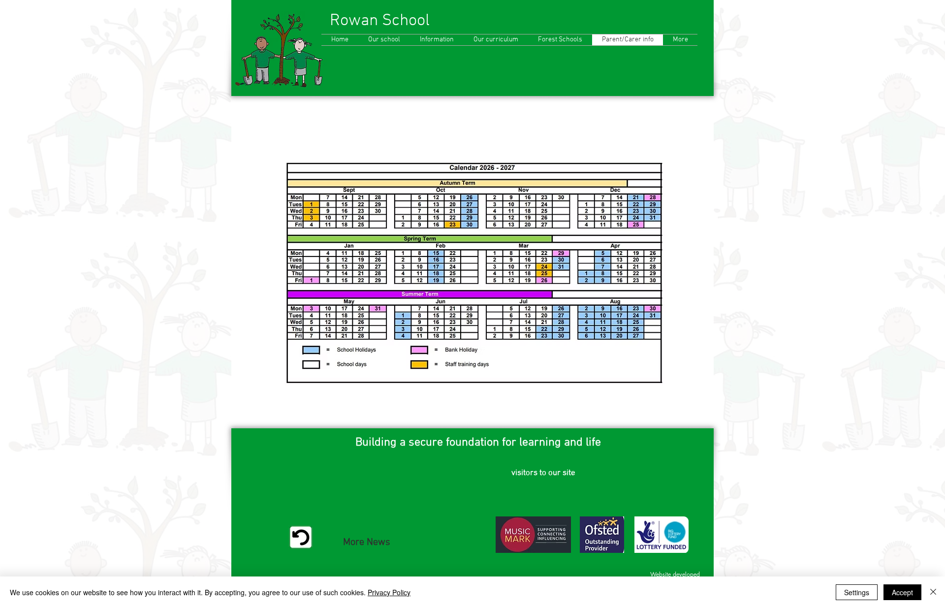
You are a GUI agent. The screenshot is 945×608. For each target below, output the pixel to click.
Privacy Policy (389, 592)
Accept (902, 592)
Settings (856, 592)
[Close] (933, 592)
